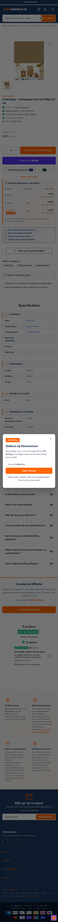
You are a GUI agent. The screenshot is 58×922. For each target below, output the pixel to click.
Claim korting (29, 470)
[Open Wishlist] (54, 918)
